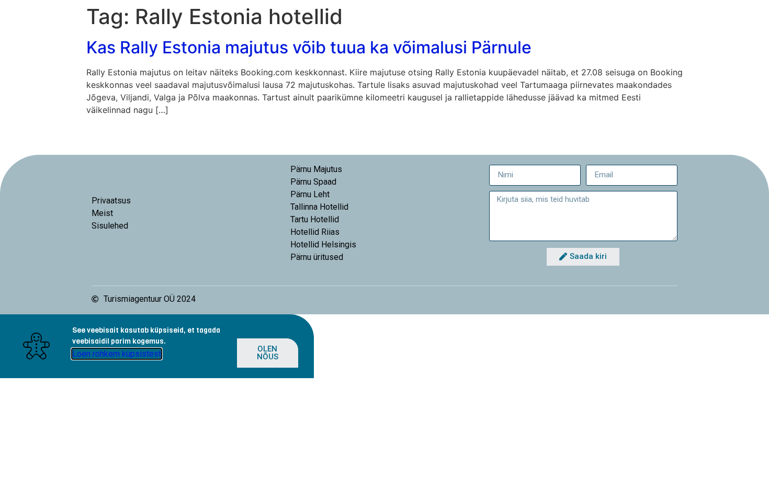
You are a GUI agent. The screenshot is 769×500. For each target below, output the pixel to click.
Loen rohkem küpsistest (116, 354)
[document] (384, 346)
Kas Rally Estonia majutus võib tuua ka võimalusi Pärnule (308, 47)
